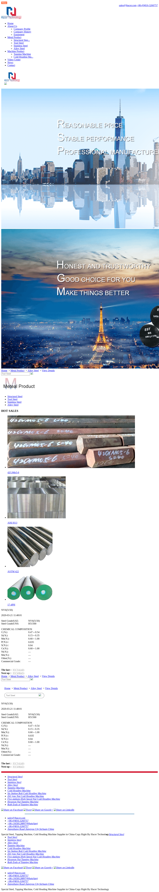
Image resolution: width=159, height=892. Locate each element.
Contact (11, 65)
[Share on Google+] (42, 810)
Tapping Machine (22, 54)
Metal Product (14, 37)
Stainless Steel (21, 45)
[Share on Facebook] (12, 810)
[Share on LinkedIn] (64, 810)
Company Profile (22, 29)
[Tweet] (27, 810)
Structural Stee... (22, 40)
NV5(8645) (18, 673)
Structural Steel (14, 396)
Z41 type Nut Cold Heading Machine (25, 796)
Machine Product (15, 51)
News (10, 62)
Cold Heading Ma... (23, 57)
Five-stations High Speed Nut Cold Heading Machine (33, 799)
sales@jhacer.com (127, 5)
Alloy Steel (19, 48)
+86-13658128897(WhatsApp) (22, 823)
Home (10, 23)
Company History (22, 31)
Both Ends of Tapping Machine (22, 804)
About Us (12, 26)
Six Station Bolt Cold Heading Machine (26, 793)
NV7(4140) (18, 670)
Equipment (19, 34)
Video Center (13, 59)
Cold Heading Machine (19, 790)
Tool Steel (19, 43)
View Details (48, 370)
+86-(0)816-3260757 (147, 5)
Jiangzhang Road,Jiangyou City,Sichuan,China (30, 829)
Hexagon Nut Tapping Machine (23, 801)
